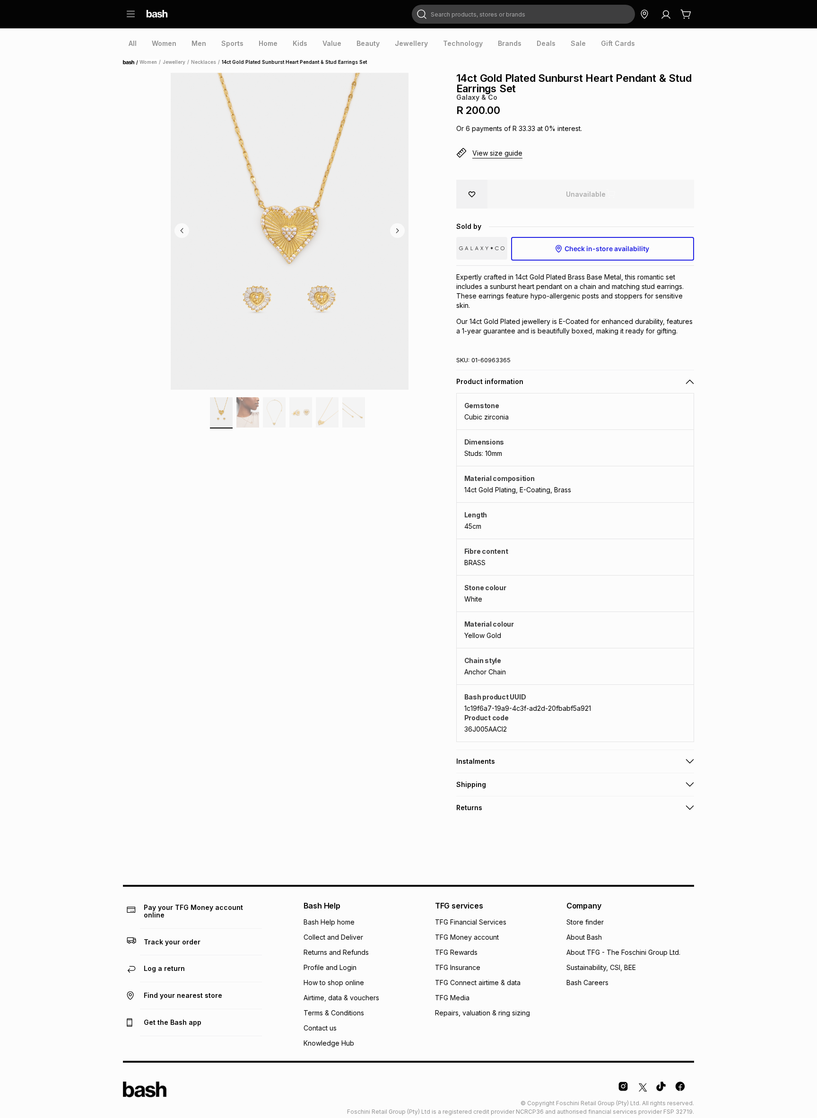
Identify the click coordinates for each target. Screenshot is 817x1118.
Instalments (475, 761)
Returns (469, 808)
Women (148, 62)
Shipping (471, 784)
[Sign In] (665, 14)
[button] (575, 153)
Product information (489, 381)
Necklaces (203, 62)
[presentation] (132, 43)
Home (131, 62)
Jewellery (174, 62)
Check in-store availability (607, 249)
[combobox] (523, 14)
